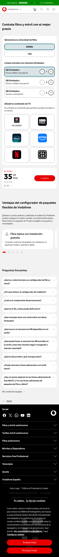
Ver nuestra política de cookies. (28, 531)
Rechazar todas (29, 550)
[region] (29, 524)
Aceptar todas (29, 542)
